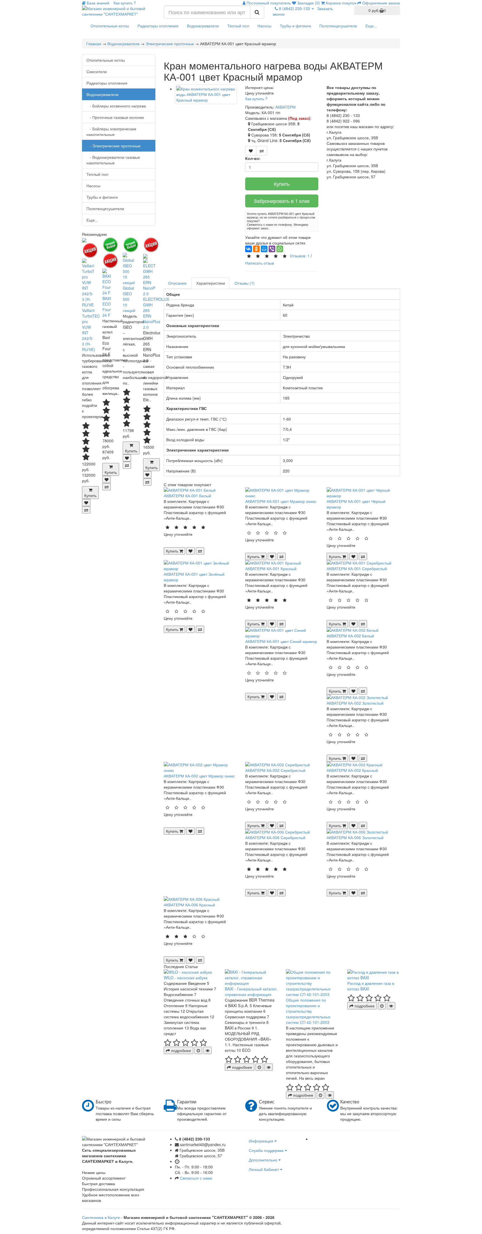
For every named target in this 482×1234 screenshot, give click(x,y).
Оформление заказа (380, 3)
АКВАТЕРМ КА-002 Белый (350, 635)
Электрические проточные (170, 43)
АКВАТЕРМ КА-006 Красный (189, 905)
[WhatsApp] (279, 249)
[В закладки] (86, 502)
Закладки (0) (308, 3)
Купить (282, 183)
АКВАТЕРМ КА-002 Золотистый (355, 703)
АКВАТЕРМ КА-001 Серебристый (357, 568)
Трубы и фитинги (295, 25)
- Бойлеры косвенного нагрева (116, 106)
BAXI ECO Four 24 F (106, 307)
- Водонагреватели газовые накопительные (113, 159)
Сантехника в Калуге (101, 1217)
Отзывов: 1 (300, 255)
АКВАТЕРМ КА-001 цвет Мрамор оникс (280, 501)
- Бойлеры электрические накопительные (111, 131)
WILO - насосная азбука (186, 977)
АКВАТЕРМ (285, 107)
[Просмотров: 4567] (268, 1067)
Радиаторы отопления (158, 25)
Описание (177, 283)
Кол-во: (253, 158)
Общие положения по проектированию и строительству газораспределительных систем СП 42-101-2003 (308, 1011)
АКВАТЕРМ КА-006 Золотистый (355, 837)
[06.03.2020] (259, 1067)
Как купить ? (256, 98)
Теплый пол (238, 25)
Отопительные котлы (110, 25)
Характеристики (210, 283)
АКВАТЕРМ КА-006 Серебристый (275, 837)
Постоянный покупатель (268, 3)
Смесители (96, 71)
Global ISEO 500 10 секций (129, 299)
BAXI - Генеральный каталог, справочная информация (251, 991)
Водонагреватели (203, 25)
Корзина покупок (340, 3)
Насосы (264, 25)
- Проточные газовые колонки (115, 117)
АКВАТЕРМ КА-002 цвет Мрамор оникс (199, 776)
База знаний (97, 3)
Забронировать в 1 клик (282, 200)
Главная (93, 43)
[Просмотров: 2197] (207, 1050)
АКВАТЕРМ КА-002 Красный (352, 770)
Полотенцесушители (338, 25)
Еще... (371, 25)
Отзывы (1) (245, 283)
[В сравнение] (86, 509)
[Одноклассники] (256, 249)
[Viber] (272, 249)
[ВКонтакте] (248, 249)
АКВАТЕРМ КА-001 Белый (187, 495)
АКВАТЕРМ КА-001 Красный (271, 568)
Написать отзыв (259, 263)
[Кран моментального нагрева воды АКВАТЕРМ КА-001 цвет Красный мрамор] (206, 94)
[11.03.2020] (198, 1050)
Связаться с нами (196, 1178)
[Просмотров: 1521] (391, 1005)
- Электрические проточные (113, 145)
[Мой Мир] (264, 249)
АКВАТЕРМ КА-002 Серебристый (275, 770)
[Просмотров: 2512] (330, 1095)
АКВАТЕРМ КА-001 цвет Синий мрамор (281, 641)
